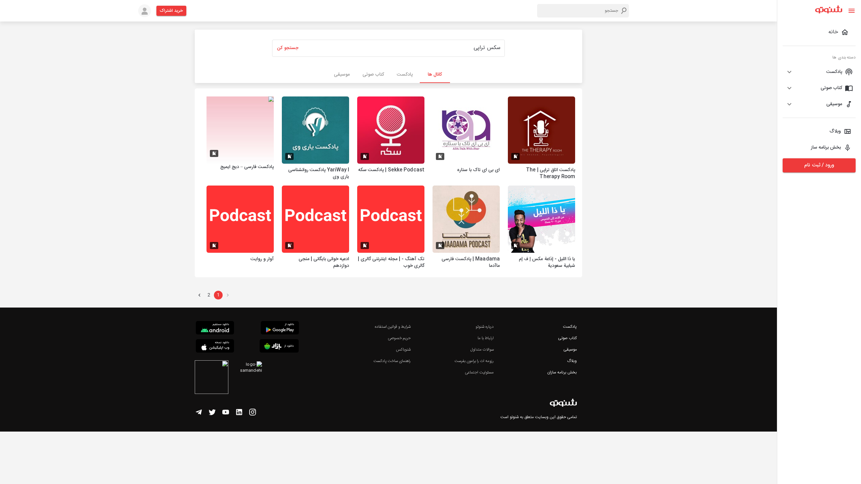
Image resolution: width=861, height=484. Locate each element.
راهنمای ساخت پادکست (392, 361)
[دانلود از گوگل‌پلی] (280, 328)
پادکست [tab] (405, 75)
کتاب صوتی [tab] (373, 75)
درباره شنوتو (485, 327)
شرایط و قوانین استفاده (393, 327)
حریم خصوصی (399, 338)
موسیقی (570, 350)
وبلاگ (572, 361)
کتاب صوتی (567, 338)
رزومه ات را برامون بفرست (474, 361)
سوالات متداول (482, 350)
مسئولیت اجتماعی (479, 372)
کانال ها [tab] (435, 75)
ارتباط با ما (486, 338)
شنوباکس (403, 350)
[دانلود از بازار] (279, 347)
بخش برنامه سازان (562, 372)
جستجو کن (287, 48)
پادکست (570, 327)
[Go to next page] (199, 295)
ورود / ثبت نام (819, 165)
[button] (819, 72)
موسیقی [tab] (342, 75)
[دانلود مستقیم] (215, 328)
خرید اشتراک (171, 10)
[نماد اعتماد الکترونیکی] (211, 378)
